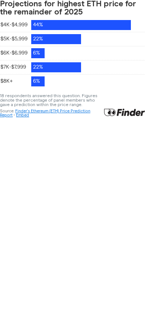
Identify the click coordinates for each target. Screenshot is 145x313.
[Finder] (124, 113)
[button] (22, 115)
